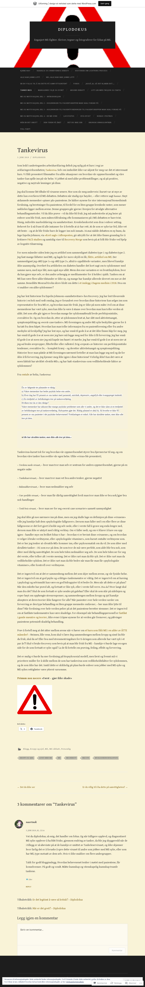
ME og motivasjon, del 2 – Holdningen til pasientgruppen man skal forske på (59, 103)
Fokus (76, 84)
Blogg (26, 749)
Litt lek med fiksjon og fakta (106, 90)
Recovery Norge (73, 239)
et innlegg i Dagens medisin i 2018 (97, 283)
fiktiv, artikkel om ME (100, 257)
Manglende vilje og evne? (51, 90)
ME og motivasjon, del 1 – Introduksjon (40, 97)
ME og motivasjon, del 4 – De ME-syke (38, 116)
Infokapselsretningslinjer (75, 982)
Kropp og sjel (37, 749)
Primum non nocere (29, 678)
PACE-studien (34, 239)
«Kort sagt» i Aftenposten (58, 235)
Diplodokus (72, 29)
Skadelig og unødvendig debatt (53, 71)
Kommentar (117, 950)
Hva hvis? (86, 116)
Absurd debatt (77, 90)
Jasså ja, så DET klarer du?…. (100, 84)
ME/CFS (85, 758)
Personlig (66, 749)
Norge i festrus (105, 116)
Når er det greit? (29, 122)
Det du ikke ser (75, 122)
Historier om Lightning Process (91, 71)
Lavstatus (69, 116)
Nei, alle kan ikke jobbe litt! (60, 77)
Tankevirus (26, 90)
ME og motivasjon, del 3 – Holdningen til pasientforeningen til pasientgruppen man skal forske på (70, 110)
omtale (25, 374)
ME (46, 749)
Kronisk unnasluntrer (100, 122)
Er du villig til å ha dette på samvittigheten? (43, 84)
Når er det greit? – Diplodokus (49, 908)
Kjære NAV (25, 71)
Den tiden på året (52, 122)
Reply (28, 887)
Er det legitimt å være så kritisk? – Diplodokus (58, 899)
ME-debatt (54, 749)
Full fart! (25, 129)
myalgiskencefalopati (106, 758)
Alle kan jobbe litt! (30, 77)
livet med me (45, 758)
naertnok (31, 822)
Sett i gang (105, 3)
